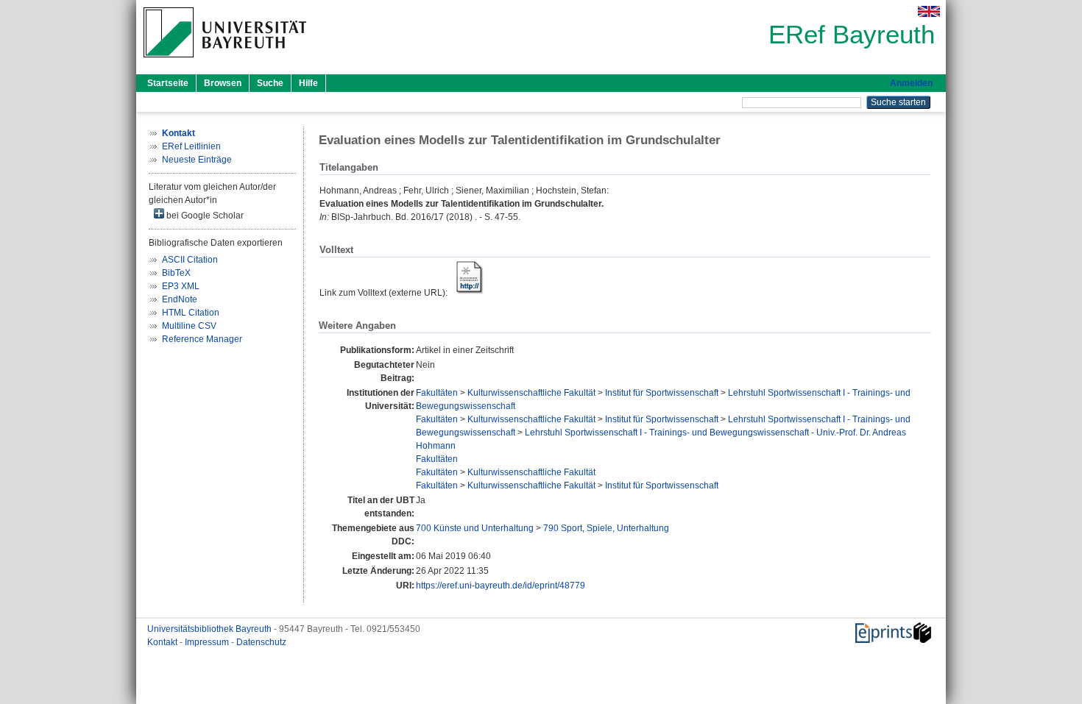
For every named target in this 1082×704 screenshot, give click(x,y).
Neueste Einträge (197, 159)
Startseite (167, 83)
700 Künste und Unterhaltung (475, 528)
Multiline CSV (189, 326)
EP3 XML (180, 286)
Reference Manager (202, 339)
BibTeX (176, 273)
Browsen (222, 83)
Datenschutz (261, 642)
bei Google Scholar (204, 215)
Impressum (208, 642)
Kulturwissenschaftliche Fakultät (531, 393)
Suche (270, 83)
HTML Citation (190, 312)
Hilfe (308, 83)
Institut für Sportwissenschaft (661, 393)
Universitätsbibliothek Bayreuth (210, 629)
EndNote (179, 299)
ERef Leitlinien (191, 146)
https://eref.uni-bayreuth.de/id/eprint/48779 (500, 585)
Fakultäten (437, 393)
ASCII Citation (190, 260)
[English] (929, 11)
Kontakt (163, 642)
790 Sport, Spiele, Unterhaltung (606, 528)
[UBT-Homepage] (225, 62)
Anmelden (911, 83)
